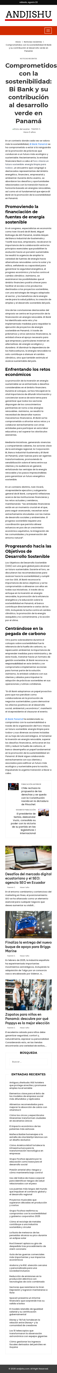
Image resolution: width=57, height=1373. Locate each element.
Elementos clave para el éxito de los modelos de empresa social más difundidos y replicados (26, 1096)
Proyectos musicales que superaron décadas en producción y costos (28, 1202)
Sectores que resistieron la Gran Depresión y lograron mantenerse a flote (28, 1290)
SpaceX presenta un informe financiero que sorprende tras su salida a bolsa (27, 1300)
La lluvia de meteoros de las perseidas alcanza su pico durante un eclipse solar (28, 1235)
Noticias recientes (28, 59)
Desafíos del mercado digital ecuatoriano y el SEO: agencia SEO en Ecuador (28, 878)
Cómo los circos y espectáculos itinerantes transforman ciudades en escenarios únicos (27, 1118)
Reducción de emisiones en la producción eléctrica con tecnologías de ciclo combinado (27, 1279)
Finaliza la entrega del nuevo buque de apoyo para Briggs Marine (28, 946)
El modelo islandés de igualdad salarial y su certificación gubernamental (26, 1311)
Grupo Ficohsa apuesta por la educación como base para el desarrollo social (25, 1161)
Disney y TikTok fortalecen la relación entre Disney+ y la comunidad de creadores (24, 1322)
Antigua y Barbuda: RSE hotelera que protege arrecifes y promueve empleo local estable (27, 1085)
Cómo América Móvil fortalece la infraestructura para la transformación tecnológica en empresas (27, 1149)
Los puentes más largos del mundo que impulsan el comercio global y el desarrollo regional (28, 1191)
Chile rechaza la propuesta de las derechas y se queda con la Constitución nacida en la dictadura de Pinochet (34, 794)
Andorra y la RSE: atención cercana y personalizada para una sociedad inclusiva (28, 1268)
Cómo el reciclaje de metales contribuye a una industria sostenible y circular (25, 1224)
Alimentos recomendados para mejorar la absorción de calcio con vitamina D (28, 1107)
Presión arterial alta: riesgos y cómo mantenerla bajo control (26, 1171)
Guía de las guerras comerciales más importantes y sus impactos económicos (27, 1257)
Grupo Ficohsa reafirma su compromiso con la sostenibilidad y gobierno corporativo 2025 (27, 1213)
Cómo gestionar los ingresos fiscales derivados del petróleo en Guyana (27, 1344)
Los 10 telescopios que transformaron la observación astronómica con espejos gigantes (28, 1333)
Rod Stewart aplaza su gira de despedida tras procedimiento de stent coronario (27, 1246)
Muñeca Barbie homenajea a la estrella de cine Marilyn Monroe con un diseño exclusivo (28, 1137)
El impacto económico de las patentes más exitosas (25, 1128)
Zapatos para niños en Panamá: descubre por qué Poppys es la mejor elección (27, 1018)
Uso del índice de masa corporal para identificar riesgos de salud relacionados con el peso (26, 1180)
